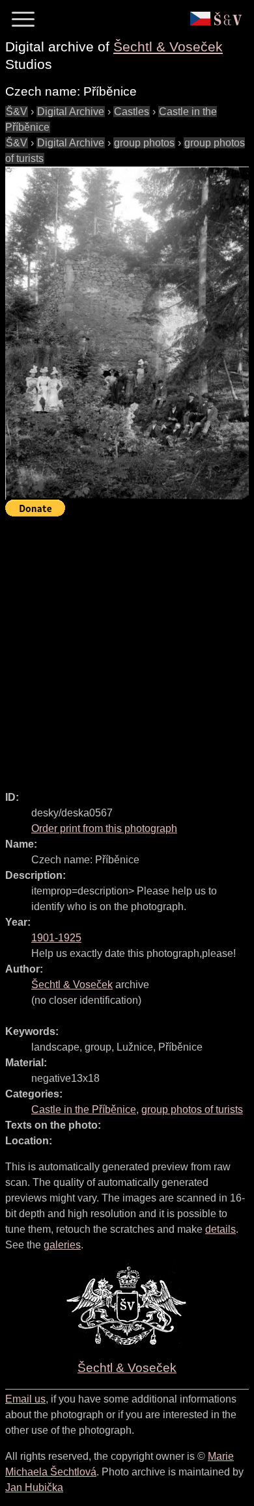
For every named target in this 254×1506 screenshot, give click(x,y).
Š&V (16, 111)
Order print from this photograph (104, 828)
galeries (62, 1244)
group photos (144, 142)
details (220, 1229)
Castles (131, 111)
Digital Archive (70, 111)
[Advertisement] (127, 648)
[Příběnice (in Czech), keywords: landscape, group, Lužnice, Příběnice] (127, 333)
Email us (25, 1399)
